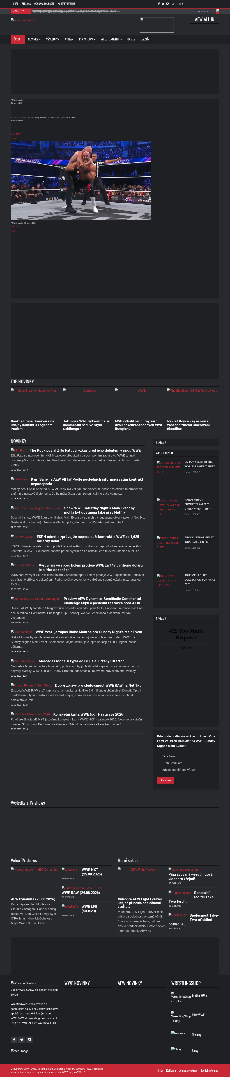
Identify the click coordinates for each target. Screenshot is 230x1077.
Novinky (33, 39)
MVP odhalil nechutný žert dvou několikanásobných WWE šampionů (139, 425)
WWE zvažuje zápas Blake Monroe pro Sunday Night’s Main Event (89, 632)
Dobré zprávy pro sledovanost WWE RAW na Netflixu (98, 685)
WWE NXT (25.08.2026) (92, 872)
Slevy (195, 1051)
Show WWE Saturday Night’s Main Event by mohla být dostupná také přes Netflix (99, 510)
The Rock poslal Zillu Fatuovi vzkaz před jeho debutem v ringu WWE (85, 450)
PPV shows (86, 39)
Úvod (17, 39)
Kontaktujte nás (66, 4)
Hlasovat (166, 780)
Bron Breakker (172, 763)
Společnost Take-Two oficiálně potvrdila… (194, 919)
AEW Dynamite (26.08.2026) (33, 899)
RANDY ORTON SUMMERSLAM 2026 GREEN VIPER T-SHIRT (198, 504)
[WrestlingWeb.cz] (24, 20)
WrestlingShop (110, 39)
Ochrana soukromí (44, 4)
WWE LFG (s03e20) (89, 908)
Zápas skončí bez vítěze (179, 770)
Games (131, 39)
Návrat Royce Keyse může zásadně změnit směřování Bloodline (188, 425)
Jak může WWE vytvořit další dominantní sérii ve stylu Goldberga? (86, 425)
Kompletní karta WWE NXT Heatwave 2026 (88, 714)
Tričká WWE (199, 996)
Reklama (26, 4)
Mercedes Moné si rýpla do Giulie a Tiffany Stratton (82, 661)
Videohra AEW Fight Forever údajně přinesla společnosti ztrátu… (140, 903)
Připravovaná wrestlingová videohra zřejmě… (191, 876)
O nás (15, 4)
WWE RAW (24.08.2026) (81, 893)
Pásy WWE (198, 1015)
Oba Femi (169, 756)
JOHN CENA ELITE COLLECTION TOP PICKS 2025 (200, 580)
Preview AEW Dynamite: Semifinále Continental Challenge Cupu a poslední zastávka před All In (102, 601)
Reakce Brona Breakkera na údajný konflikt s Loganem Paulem (32, 425)
